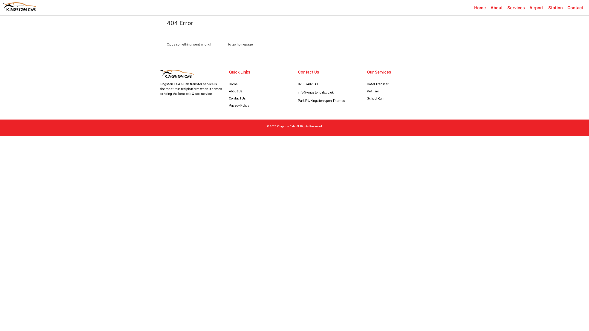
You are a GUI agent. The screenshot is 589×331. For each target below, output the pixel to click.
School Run (375, 98)
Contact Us (237, 98)
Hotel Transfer (378, 84)
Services (516, 7)
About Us (236, 91)
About (497, 7)
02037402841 (308, 84)
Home (480, 7)
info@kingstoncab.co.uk (316, 92)
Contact (575, 7)
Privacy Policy (239, 105)
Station (555, 7)
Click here (219, 44)
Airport (536, 7)
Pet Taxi (373, 91)
